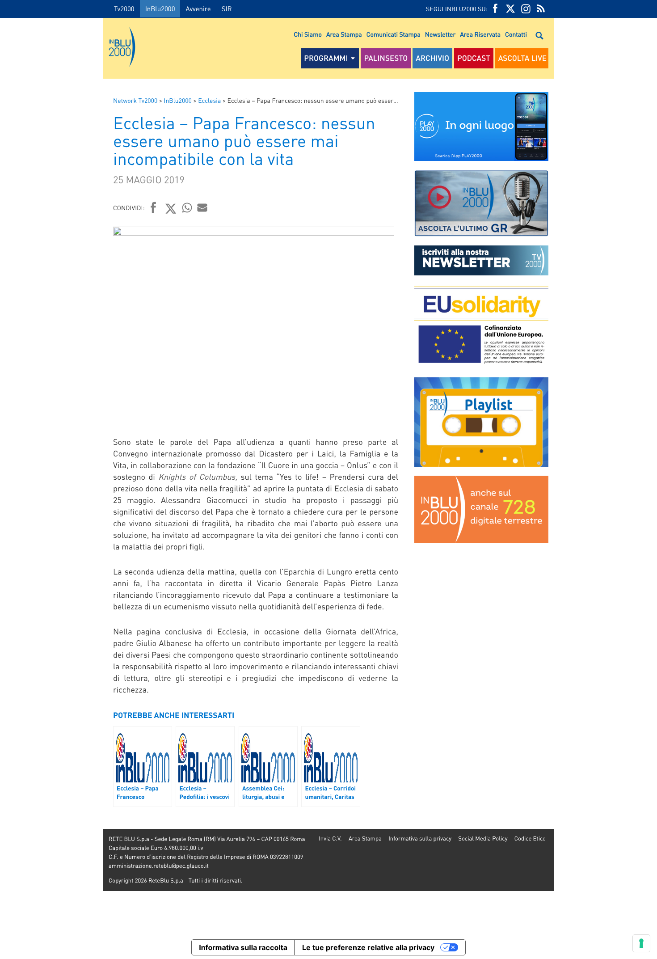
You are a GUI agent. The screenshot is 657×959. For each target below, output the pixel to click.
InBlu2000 (160, 8)
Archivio (432, 58)
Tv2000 (124, 8)
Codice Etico (530, 838)
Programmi (326, 58)
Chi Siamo (308, 34)
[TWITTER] (510, 8)
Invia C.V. (330, 838)
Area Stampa (344, 34)
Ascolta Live (522, 58)
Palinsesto (386, 58)
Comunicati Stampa (393, 34)
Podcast (473, 58)
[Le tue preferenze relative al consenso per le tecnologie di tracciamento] (641, 943)
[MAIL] (202, 207)
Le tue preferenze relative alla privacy (368, 947)
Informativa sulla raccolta (243, 947)
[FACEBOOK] (495, 8)
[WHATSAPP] (187, 207)
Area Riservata (480, 34)
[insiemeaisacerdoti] (51, 486)
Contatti (516, 34)
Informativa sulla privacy (419, 838)
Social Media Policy (482, 838)
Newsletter (440, 34)
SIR (227, 8)
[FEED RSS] (540, 8)
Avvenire (198, 8)
